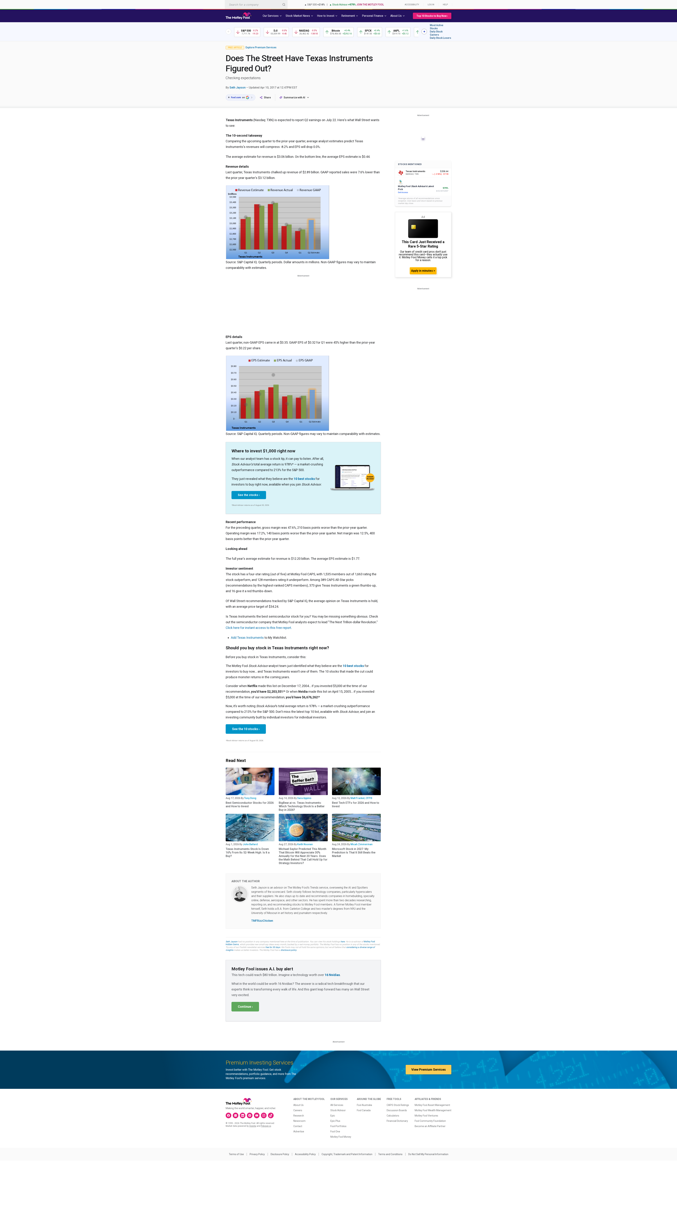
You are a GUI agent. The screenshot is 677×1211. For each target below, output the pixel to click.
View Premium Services (428, 1069)
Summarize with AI (294, 97)
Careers (297, 1110)
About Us (298, 1105)
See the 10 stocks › (246, 729)
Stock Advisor (338, 1110)
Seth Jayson (238, 87)
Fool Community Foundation (430, 1121)
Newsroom (299, 1121)
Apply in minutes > (423, 270)
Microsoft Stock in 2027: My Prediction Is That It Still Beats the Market (353, 852)
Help (445, 4)
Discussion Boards (397, 1110)
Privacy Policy (257, 1154)
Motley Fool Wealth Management (433, 1110)
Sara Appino (304, 798)
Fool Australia (364, 1105)
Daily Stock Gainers (436, 33)
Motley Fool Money (340, 1136)
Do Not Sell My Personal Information (428, 1154)
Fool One (335, 1131)
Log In (431, 4)
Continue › (245, 1006)
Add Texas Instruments (247, 637)
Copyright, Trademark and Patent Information (347, 1154)
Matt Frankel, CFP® (361, 798)
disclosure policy (288, 950)
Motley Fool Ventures (426, 1115)
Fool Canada (364, 1110)
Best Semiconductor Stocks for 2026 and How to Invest (250, 804)
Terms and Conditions (390, 1154)
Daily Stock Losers (440, 37)
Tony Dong (250, 798)
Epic (332, 1115)
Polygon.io (266, 1126)
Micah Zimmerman (361, 844)
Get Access (403, 192)
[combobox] (256, 4)
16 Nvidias (332, 975)
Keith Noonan (305, 844)
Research (298, 1115)
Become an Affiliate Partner (430, 1126)
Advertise (298, 1131)
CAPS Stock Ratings (398, 1105)
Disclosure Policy (280, 1154)
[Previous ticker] (228, 31)
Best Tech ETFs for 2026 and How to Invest (355, 804)
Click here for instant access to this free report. (259, 628)
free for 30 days (272, 947)
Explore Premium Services (261, 47)
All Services (336, 1105)
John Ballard (250, 844)
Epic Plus (335, 1121)
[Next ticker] (424, 31)
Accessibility (412, 4)
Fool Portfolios (338, 1126)
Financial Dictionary (397, 1121)
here (343, 941)
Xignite (252, 1126)
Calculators (393, 1115)
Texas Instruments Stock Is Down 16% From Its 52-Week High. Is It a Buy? (248, 852)
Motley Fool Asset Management (432, 1105)
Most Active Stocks (436, 27)
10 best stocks (304, 479)
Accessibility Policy (305, 1154)
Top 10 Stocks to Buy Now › (432, 15)
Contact (297, 1126)
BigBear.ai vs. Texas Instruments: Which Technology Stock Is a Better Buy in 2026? (302, 806)
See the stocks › (249, 495)
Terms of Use (236, 1154)
